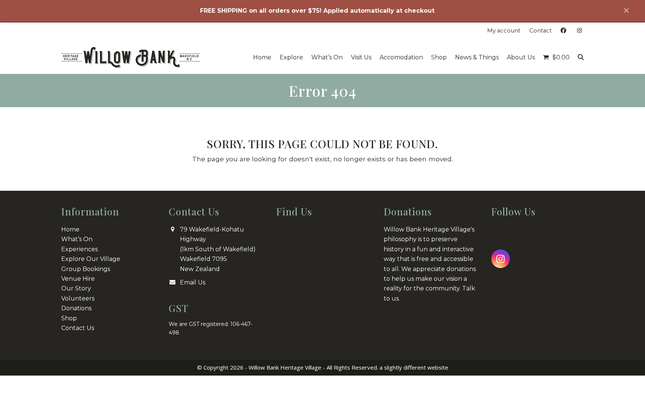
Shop (69, 318)
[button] (556, 57)
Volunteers (77, 298)
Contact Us (77, 328)
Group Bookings (85, 269)
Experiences (79, 249)
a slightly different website (414, 367)
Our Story (76, 288)
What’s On (77, 239)
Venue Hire (78, 278)
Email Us (192, 282)
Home (70, 229)
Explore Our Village (90, 258)
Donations (76, 308)
